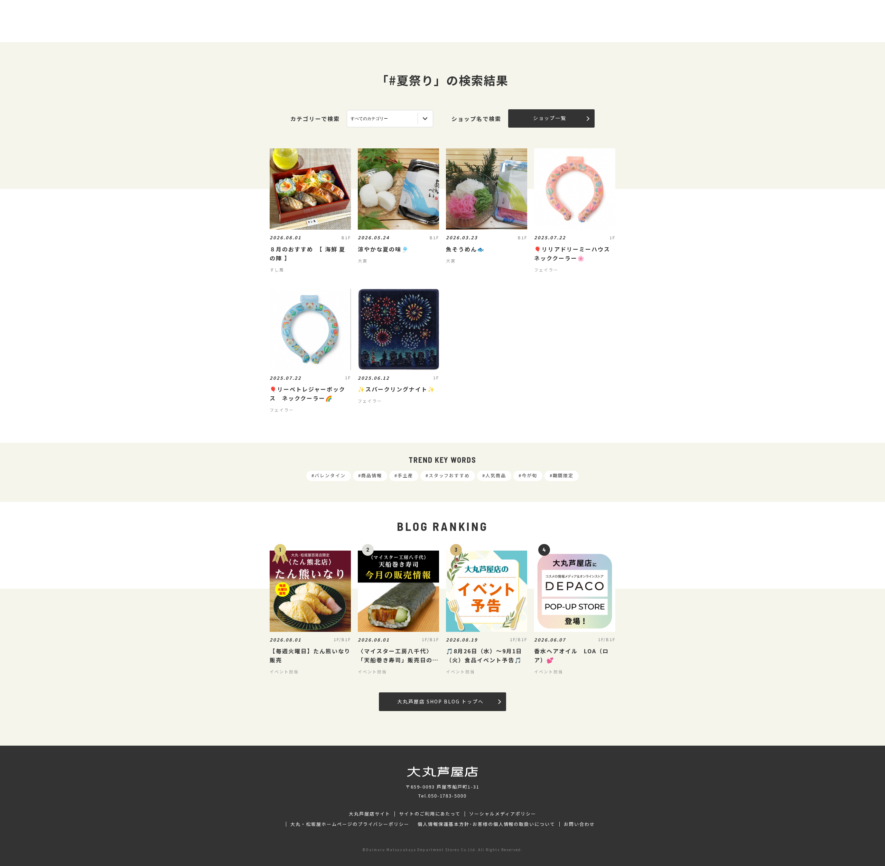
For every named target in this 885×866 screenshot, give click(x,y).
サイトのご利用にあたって (430, 813)
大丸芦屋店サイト (369, 813)
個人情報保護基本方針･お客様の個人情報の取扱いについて (486, 824)
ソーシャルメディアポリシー (502, 813)
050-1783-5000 (447, 795)
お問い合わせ (579, 824)
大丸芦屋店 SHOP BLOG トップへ (440, 701)
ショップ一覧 (549, 117)
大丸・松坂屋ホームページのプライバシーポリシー (349, 824)
